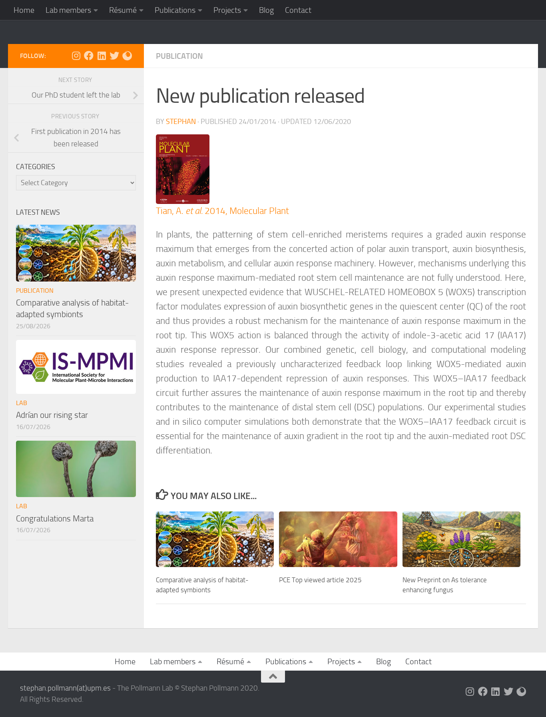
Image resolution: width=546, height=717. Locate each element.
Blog (266, 10)
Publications (175, 10)
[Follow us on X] (114, 55)
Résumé (123, 10)
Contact (298, 10)
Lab (21, 403)
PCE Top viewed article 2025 (320, 580)
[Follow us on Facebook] (89, 55)
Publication (179, 56)
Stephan (181, 122)
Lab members (68, 10)
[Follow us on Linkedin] (101, 55)
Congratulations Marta (55, 518)
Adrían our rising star (52, 415)
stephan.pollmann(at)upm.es (65, 688)
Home (24, 10)
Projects (227, 10)
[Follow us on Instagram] (76, 55)
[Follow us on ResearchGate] (127, 55)
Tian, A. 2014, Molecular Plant (222, 211)
